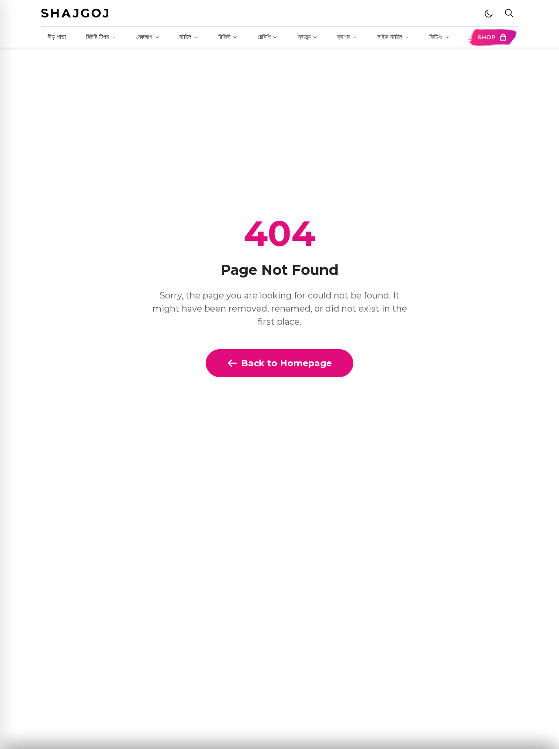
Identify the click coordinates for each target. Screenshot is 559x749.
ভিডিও (435, 37)
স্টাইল (185, 37)
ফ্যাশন (343, 37)
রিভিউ (224, 37)
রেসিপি (264, 37)
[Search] (509, 13)
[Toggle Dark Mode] (488, 13)
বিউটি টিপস (97, 37)
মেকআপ (144, 37)
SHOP (486, 37)
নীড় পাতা (57, 37)
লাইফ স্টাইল (389, 37)
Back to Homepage (286, 363)
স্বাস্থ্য (304, 37)
